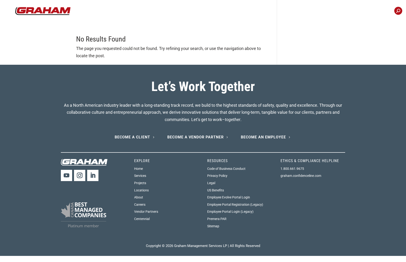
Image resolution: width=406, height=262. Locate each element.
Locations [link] (353, 11)
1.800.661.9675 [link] (292, 169)
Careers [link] (330, 11)
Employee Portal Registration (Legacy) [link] (235, 204)
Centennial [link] (379, 11)
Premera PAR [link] (216, 219)
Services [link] (140, 176)
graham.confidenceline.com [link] (301, 176)
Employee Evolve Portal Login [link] (228, 197)
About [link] (138, 197)
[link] (43, 10)
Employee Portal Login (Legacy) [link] (230, 211)
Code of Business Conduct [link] (226, 169)
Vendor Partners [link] (146, 211)
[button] (66, 175)
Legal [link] (211, 183)
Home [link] (138, 169)
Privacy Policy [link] (217, 176)
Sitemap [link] (213, 226)
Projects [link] (287, 11)
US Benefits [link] (215, 190)
